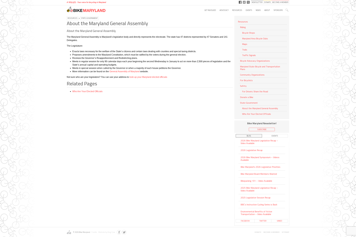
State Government (89, 18)
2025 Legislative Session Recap (255, 197)
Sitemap (285, 232)
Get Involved (210, 10)
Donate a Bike (246, 97)
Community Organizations (252, 74)
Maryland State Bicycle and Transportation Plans (260, 68)
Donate (258, 232)
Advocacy (224, 10)
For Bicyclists (246, 80)
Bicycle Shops (248, 32)
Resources (237, 10)
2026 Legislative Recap (252, 150)
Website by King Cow (106, 232)
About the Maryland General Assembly (260, 108)
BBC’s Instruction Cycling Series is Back (259, 204)
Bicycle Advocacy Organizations (255, 60)
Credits (94, 232)
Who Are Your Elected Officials (87, 91)
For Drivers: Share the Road (255, 91)
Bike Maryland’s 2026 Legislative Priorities (260, 167)
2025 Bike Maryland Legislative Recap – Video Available (259, 189)
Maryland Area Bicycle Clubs (255, 38)
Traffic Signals (249, 55)
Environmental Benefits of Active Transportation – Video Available (256, 213)
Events (249, 10)
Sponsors (278, 10)
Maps (244, 44)
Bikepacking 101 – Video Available (256, 180)
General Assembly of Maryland (124, 71)
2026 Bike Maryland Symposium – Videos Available (260, 159)
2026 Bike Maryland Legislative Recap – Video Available (259, 142)
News (258, 10)
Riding (243, 27)
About (267, 10)
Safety (243, 86)
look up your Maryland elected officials (148, 77)
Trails (244, 49)
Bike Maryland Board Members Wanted (259, 174)
